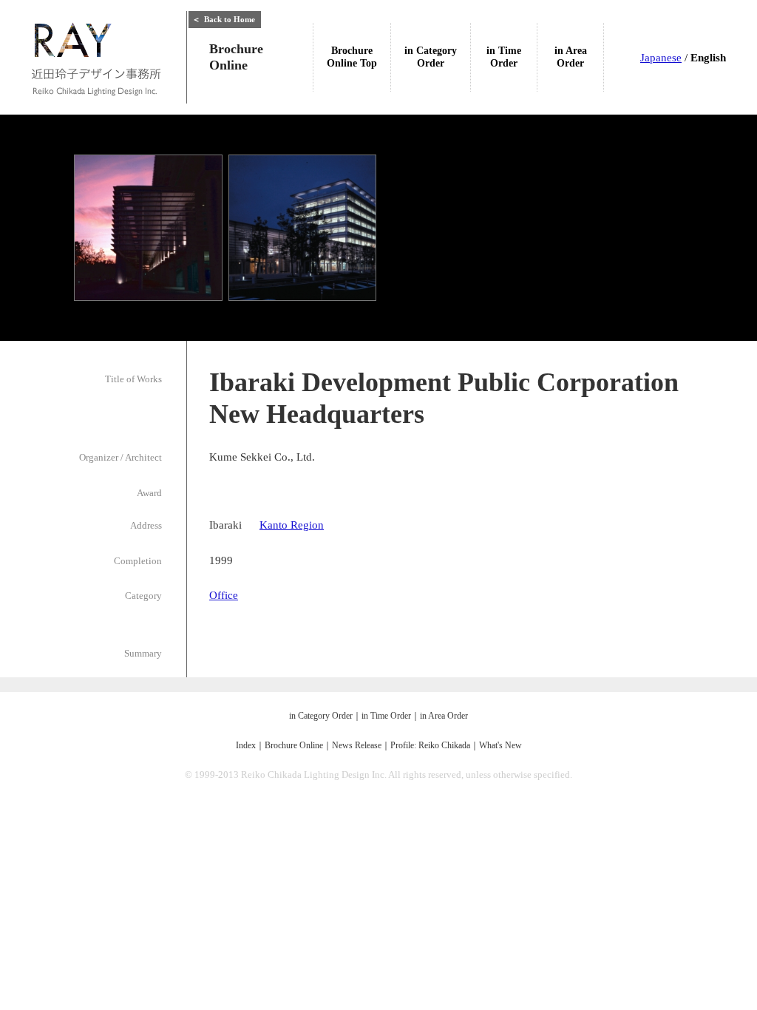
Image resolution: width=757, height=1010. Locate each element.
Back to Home (223, 19)
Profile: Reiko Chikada (430, 745)
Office (223, 595)
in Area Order (444, 716)
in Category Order (321, 716)
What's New (500, 745)
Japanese (661, 58)
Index (246, 745)
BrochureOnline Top (352, 57)
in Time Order (386, 716)
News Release (356, 745)
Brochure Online (294, 745)
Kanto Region (291, 525)
